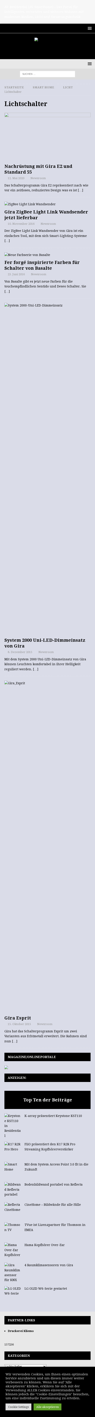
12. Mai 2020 (16, 178)
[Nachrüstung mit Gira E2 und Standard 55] (47, 137)
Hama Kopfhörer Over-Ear (45, 1245)
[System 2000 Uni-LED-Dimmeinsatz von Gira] (47, 469)
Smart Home (43, 87)
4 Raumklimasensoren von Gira (49, 1265)
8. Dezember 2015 (20, 652)
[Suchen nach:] (47, 74)
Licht (68, 87)
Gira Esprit (17, 1018)
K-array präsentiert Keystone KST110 (53, 1116)
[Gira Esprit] (47, 847)
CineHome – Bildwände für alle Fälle (53, 1204)
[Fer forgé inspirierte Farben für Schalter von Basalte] (47, 254)
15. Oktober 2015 (19, 1024)
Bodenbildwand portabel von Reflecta (54, 1184)
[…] (80, 190)
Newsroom (38, 178)
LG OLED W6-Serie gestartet (46, 1288)
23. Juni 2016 (16, 274)
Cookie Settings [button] (18, 1407)
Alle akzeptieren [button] (47, 1407)
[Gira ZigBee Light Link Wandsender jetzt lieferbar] (47, 204)
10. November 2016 (21, 223)
